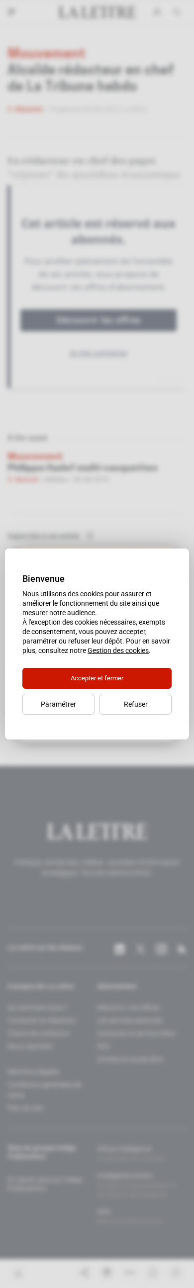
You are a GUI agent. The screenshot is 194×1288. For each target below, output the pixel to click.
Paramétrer (58, 704)
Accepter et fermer (97, 678)
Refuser (136, 704)
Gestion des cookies (118, 650)
